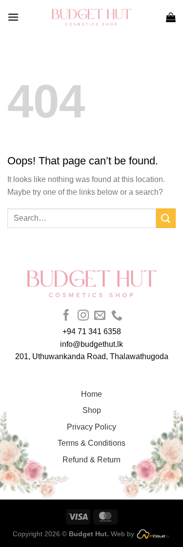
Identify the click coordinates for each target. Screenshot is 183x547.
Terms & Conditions (91, 443)
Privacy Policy (91, 427)
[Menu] (13, 17)
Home (91, 394)
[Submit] (166, 218)
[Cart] (171, 17)
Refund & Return (91, 460)
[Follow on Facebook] (66, 316)
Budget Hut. (89, 534)
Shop (91, 410)
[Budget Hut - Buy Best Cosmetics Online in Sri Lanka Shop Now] (92, 17)
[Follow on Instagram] (83, 316)
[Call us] (116, 316)
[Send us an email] (99, 316)
